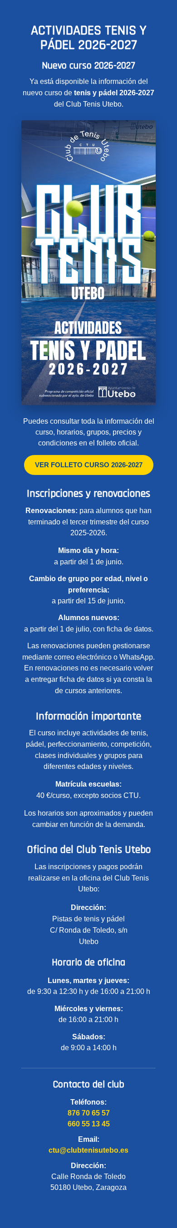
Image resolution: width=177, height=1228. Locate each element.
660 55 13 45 (89, 1124)
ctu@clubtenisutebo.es (88, 1150)
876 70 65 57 (89, 1113)
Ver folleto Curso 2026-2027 (89, 465)
